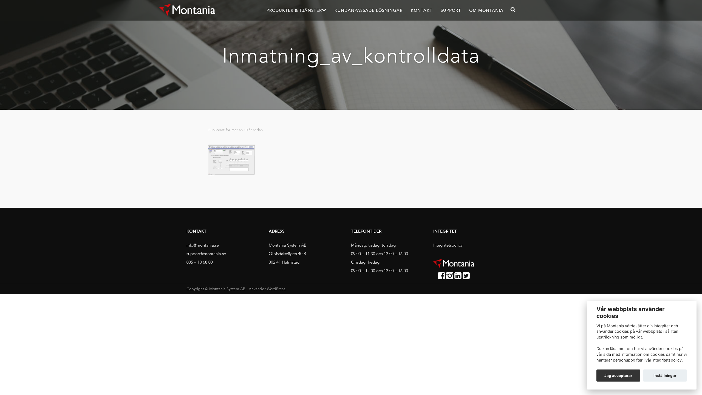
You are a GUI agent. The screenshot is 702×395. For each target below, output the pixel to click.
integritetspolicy (667, 360)
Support (451, 10)
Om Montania (486, 10)
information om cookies (643, 354)
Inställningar (664, 375)
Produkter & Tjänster (294, 10)
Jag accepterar (618, 375)
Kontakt (421, 10)
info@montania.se (202, 245)
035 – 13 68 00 (199, 262)
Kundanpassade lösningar (369, 10)
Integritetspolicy (448, 245)
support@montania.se (206, 253)
